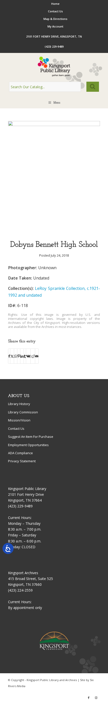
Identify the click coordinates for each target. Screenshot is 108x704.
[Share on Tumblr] (25, 356)
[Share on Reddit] (33, 356)
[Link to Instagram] (96, 697)
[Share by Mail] (36, 356)
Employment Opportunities (28, 445)
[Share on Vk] (28, 356)
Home (55, 4)
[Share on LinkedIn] (22, 356)
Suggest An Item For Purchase (30, 436)
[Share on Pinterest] (18, 356)
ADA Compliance (20, 453)
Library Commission (23, 412)
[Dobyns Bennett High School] (54, 124)
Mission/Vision (19, 420)
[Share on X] (12, 356)
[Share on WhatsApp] (15, 356)
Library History (19, 404)
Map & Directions (55, 19)
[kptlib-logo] (54, 66)
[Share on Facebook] (9, 356)
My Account (55, 26)
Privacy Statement (22, 461)
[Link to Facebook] (88, 697)
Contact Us (55, 11)
